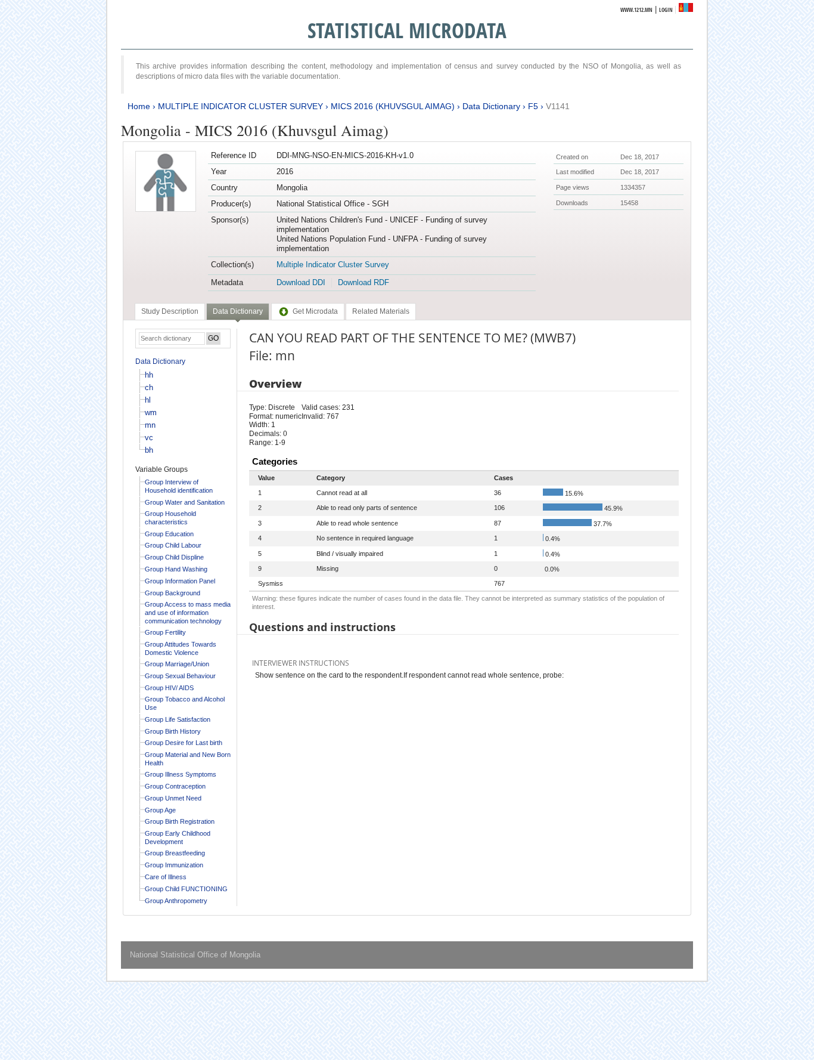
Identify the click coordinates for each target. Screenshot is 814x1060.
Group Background (172, 593)
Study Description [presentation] (169, 311)
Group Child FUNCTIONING (186, 888)
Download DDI (300, 282)
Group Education (169, 533)
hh (149, 374)
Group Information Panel (180, 581)
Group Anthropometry (176, 900)
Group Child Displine (174, 557)
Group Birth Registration (180, 821)
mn (150, 425)
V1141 (558, 106)
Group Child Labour (173, 545)
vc (149, 437)
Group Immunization (174, 865)
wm (151, 412)
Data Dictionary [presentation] (238, 311)
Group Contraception (175, 786)
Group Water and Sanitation (185, 502)
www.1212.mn (636, 10)
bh (149, 450)
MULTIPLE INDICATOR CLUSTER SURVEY (240, 106)
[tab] (170, 311)
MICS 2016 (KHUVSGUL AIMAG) (393, 106)
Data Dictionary (491, 106)
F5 (533, 106)
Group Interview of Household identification (179, 486)
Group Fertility (165, 632)
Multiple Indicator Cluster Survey (332, 264)
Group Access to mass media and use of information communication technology (188, 612)
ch (149, 387)
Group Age (160, 810)
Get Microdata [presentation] (315, 311)
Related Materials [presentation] (380, 311)
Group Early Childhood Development (177, 837)
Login (666, 10)
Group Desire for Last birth (183, 742)
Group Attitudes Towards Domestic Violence (180, 648)
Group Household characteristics (170, 518)
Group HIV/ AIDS (169, 687)
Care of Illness (166, 876)
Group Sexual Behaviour (180, 675)
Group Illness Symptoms (180, 774)
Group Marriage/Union (177, 663)
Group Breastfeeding (175, 853)
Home (139, 106)
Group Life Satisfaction (177, 719)
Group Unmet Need (173, 798)
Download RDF (363, 282)
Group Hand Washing (176, 569)
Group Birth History (173, 731)
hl (148, 399)
